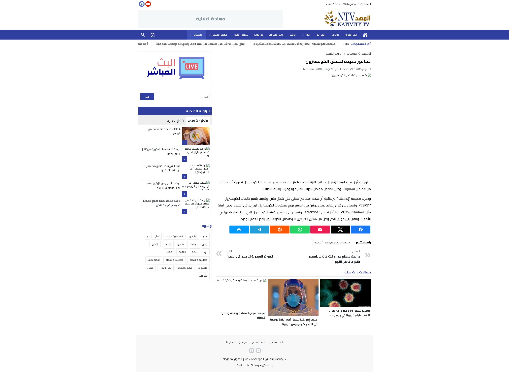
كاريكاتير (258, 34)
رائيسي (155, 244)
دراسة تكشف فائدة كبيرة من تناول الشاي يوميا (161, 151)
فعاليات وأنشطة (198, 260)
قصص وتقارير (184, 267)
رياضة (293, 34)
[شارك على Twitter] (340, 229)
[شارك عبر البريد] (320, 229)
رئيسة (193, 244)
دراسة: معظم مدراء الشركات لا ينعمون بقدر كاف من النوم (334, 256)
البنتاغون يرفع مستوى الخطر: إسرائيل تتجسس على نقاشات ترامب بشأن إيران (307, 43)
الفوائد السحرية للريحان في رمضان (250, 254)
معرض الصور (241, 34)
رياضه (195, 252)
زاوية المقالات (276, 34)
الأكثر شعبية (175, 121)
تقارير (156, 236)
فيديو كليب (154, 260)
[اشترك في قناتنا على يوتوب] (148, 4)
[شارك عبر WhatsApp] (300, 229)
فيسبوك (202, 267)
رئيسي (180, 244)
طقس (169, 252)
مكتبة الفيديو (220, 34)
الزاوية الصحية (334, 53)
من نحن (335, 34)
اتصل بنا (321, 34)
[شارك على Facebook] (360, 229)
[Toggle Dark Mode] (153, 35)
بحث (143, 34)
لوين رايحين (165, 267)
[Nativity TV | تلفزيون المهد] (327, 19)
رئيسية (167, 244)
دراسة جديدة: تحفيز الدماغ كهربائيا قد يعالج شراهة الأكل (162, 203)
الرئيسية (365, 34)
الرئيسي (193, 236)
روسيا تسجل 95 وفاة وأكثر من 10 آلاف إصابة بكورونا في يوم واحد (348, 313)
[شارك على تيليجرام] (259, 229)
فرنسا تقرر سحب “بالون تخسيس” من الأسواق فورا (163, 168)
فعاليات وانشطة (175, 260)
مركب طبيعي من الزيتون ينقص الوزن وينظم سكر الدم (163, 185)
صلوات (182, 252)
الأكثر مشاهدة (198, 121)
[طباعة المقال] (239, 229)
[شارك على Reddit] (279, 229)
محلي (150, 267)
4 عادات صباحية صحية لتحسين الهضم (164, 131)
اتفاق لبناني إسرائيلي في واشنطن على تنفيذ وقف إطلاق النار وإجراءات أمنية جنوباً (213, 43)
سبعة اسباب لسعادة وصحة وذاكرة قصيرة (243, 315)
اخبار (308, 34)
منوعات (197, 34)
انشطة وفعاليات (174, 236)
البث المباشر (351, 34)
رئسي (204, 244)
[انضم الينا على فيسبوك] (141, 4)
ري (205, 252)
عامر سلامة (243, 365)
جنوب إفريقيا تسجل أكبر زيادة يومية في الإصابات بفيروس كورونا (294, 322)
